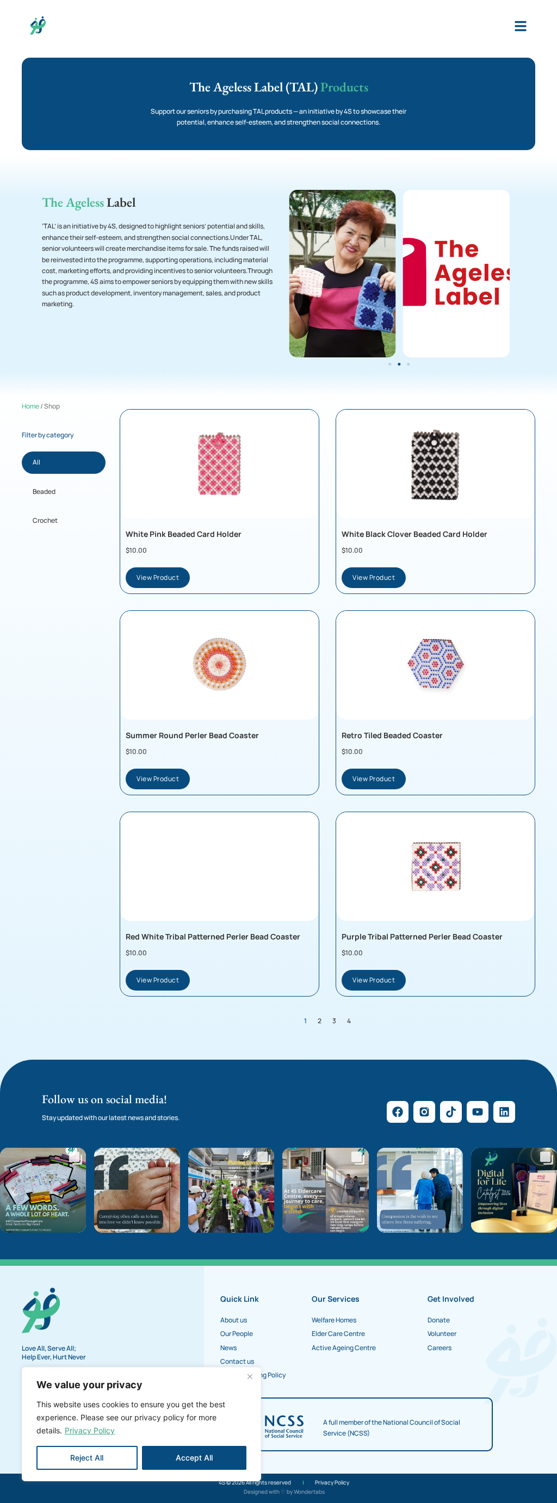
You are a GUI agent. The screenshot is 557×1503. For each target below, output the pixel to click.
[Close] (249, 1376)
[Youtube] (477, 1112)
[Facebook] (398, 1112)
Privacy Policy (90, 1430)
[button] (389, 364)
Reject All (86, 1457)
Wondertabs (309, 1491)
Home (30, 406)
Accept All (194, 1457)
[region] (141, 1424)
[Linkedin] (504, 1112)
